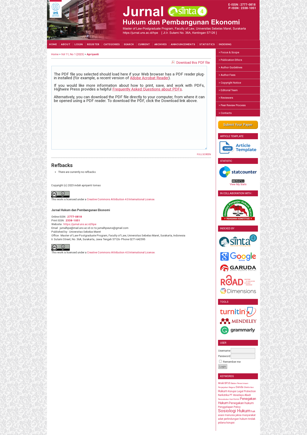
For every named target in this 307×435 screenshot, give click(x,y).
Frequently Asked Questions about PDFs (147, 89)
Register (93, 44)
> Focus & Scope (229, 52)
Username (224, 350)
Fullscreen (204, 154)
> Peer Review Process (232, 105)
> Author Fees (227, 75)
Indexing (225, 44)
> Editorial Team (228, 90)
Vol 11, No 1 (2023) (72, 54)
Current (144, 44)
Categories (112, 44)
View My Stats (238, 184)
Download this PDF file (193, 63)
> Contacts (225, 113)
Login (79, 44)
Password (224, 356)
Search (129, 44)
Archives (160, 44)
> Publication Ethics (230, 59)
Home (53, 44)
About (65, 44)
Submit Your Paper (238, 125)
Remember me (232, 361)
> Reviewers (226, 97)
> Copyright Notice (230, 82)
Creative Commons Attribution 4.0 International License (120, 199)
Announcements (183, 44)
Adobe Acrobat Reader (149, 78)
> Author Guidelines (230, 67)
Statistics (207, 44)
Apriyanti (93, 54)
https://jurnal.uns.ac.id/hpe (79, 224)
